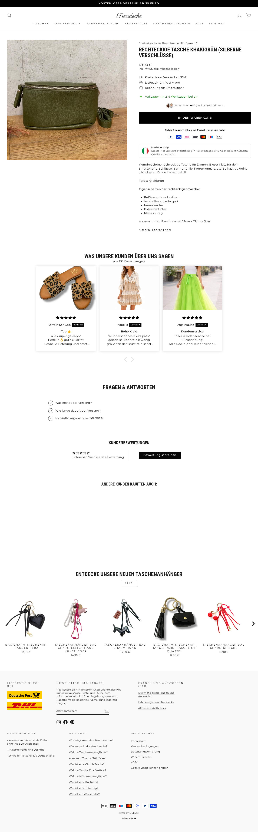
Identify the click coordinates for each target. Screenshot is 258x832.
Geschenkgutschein (171, 23)
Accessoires (136, 23)
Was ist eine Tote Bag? (83, 788)
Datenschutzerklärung (145, 751)
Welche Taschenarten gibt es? (88, 752)
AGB (134, 762)
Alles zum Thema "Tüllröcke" (87, 758)
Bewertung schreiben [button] (159, 455)
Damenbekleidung (103, 23)
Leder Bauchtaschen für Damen (174, 43)
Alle (129, 583)
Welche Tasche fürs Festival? (87, 770)
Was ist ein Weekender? (84, 794)
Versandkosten (169, 68)
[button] (126, 359)
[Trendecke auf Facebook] (65, 722)
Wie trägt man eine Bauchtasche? (91, 740)
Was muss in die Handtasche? (88, 746)
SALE (200, 23)
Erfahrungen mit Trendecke (156, 702)
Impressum (138, 741)
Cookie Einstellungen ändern (149, 767)
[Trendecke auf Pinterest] (72, 722)
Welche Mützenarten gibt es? (88, 776)
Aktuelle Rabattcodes (152, 708)
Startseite (145, 43)
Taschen (41, 23)
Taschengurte (67, 23)
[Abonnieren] (107, 711)
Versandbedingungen (144, 746)
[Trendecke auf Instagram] (59, 722)
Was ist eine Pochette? (83, 782)
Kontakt (217, 23)
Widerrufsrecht (141, 757)
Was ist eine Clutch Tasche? (87, 764)
